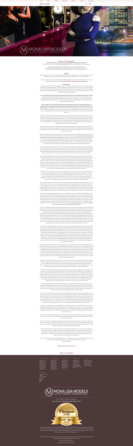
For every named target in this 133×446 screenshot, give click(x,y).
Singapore (81, 0)
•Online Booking (75, 360)
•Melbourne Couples (87, 362)
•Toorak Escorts (53, 365)
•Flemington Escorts (54, 366)
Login (86, 3)
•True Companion (65, 366)
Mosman (71, 428)
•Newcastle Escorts (43, 367)
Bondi (64, 430)
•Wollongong (42, 369)
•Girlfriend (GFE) (75, 362)
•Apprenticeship (64, 364)
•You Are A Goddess (65, 362)
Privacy (72, 440)
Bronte (68, 430)
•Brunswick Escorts (54, 360)
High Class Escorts (46, 64)
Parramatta (60, 432)
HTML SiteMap (67, 440)
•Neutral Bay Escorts (43, 361)
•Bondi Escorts (42, 360)
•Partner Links (42, 377)
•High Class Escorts (87, 364)
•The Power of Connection (88, 365)
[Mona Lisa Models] (45, 4)
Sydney (48, 0)
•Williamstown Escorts (54, 369)
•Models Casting (64, 361)
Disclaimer (62, 440)
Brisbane (73, 0)
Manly (67, 428)
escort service (55, 427)
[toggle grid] (90, 3)
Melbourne (64, 0)
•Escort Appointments (76, 365)
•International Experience (88, 361)
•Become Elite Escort (65, 365)
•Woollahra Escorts (43, 365)
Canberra (56, 0)
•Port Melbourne (53, 367)
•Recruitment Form (65, 360)
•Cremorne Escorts (43, 366)
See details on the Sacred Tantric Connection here (76, 81)
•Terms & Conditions (43, 376)
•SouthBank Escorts (54, 362)
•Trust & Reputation (76, 364)
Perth (41, 0)
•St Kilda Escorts (53, 364)
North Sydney (90, 428)
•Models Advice (64, 367)
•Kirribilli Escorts (42, 362)
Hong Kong (90, 0)
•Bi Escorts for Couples (88, 360)
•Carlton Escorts (53, 361)
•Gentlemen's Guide (76, 361)
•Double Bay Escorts (43, 364)
